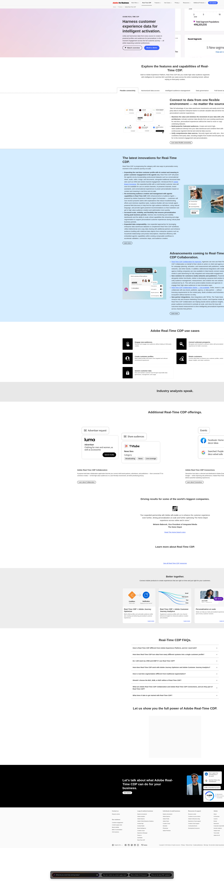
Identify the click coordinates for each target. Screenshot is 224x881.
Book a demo (151, 48)
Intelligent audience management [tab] (177, 90)
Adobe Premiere (167, 830)
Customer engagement (117, 822)
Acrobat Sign (140, 823)
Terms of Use (189, 845)
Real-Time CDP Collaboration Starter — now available (190, 288)
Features (157, 2)
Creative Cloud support (193, 823)
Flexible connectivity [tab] (127, 90)
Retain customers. (195, 356)
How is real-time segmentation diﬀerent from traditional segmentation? (159, 674)
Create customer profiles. (144, 356)
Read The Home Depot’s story (175, 532)
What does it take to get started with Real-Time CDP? (152, 695)
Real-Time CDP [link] (146, 2)
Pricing (176, 2)
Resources (186, 2)
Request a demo (116, 814)
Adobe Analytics (141, 816)
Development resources (194, 828)
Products (120, 7)
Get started (212, 2)
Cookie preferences (198, 845)
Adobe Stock (166, 821)
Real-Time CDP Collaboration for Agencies (186, 262)
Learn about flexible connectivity (181, 142)
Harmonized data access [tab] (150, 90)
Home (114, 7)
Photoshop (165, 828)
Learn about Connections (194, 482)
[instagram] (129, 845)
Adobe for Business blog (194, 818)
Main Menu (134, 2)
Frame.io (139, 835)
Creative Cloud (141, 830)
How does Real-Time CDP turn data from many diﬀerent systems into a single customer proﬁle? (168, 654)
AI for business (115, 832)
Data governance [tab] (202, 90)
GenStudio (139, 837)
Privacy (183, 845)
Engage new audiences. (144, 342)
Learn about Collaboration (87, 482)
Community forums (192, 826)
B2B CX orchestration (117, 829)
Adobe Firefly (166, 818)
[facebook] (126, 845)
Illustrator (165, 826)
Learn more (127, 243)
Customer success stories (194, 816)
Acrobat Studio (140, 826)
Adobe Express (141, 818)
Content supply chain (117, 825)
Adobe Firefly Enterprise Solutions (145, 821)
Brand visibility (115, 827)
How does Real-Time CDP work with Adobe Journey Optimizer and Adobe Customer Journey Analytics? (171, 667)
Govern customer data (143, 371)
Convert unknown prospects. (199, 342)
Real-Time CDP (141, 840)
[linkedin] (135, 845)
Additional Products (199, 2)
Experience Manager (142, 833)
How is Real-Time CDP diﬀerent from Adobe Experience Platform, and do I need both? (165, 648)
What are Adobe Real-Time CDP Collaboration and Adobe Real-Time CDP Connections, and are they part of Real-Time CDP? (173, 688)
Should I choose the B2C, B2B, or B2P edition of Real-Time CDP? (157, 680)
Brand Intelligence (141, 828)
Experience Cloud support (194, 821)
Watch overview (133, 48)
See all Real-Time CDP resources (175, 563)
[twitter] (132, 845)
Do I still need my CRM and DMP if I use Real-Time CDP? (154, 661)
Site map (206, 845)
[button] (117, 845)
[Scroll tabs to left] (1, 90)
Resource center (192, 814)
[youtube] (138, 845)
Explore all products (142, 814)
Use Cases (167, 2)
